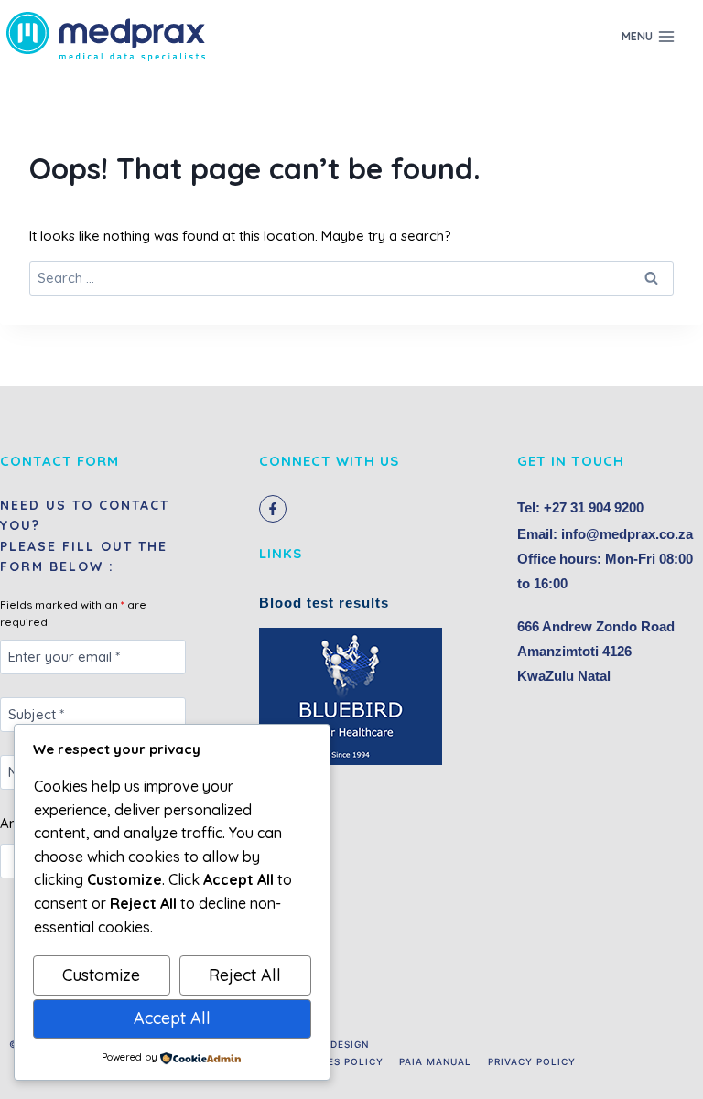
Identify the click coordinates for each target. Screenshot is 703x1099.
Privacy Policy (532, 1061)
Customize (101, 975)
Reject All (245, 975)
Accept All (172, 1018)
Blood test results (324, 602)
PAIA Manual (435, 1061)
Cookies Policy (338, 1061)
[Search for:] (351, 277)
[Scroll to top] (661, 1066)
